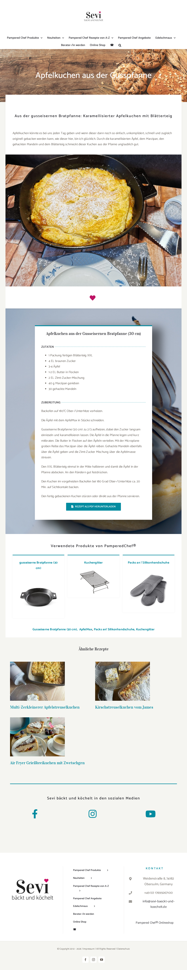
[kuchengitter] (93, 570)
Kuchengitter (93, 562)
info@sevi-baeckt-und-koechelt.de (159, 904)
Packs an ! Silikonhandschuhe (148, 562)
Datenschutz (123, 949)
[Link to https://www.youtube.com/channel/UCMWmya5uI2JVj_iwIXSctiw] (150, 813)
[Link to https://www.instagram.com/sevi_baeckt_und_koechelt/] (93, 813)
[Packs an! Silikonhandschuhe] (148, 570)
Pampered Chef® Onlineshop (154, 922)
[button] (120, 45)
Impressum (88, 949)
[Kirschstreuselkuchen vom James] (122, 681)
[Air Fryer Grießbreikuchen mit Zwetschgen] (37, 736)
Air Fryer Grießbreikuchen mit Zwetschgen (37, 731)
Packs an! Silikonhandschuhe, (114, 629)
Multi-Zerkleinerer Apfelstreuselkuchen (37, 675)
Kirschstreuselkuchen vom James (122, 675)
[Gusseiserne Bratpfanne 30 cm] (38, 576)
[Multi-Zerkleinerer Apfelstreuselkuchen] (37, 681)
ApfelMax (85, 629)
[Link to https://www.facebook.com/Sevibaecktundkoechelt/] (35, 813)
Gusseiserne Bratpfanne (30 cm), (55, 629)
